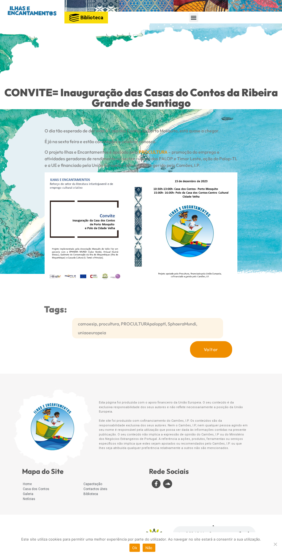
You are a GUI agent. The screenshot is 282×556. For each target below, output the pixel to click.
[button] (193, 17)
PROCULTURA (153, 152)
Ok (134, 548)
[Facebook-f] (156, 483)
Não (149, 548)
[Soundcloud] (167, 483)
